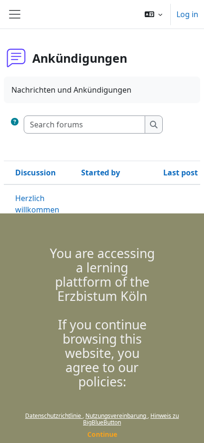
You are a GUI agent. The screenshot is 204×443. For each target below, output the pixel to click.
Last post (180, 172)
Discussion (35, 172)
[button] (153, 14)
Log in (187, 14)
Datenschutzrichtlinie (54, 416)
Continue (102, 434)
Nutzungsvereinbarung (116, 416)
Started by (100, 172)
